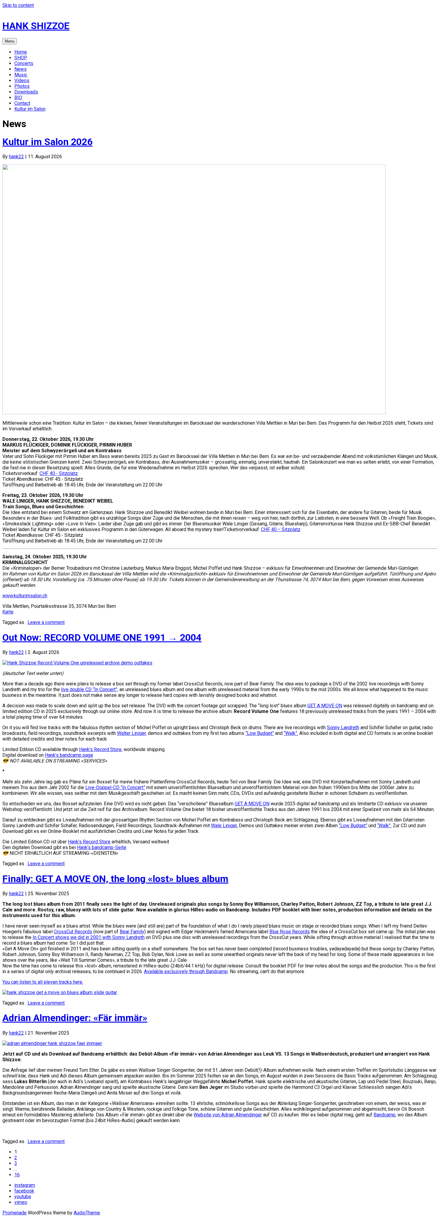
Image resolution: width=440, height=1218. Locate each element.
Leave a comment (46, 622)
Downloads (26, 92)
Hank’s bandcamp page (69, 755)
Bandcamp (384, 1115)
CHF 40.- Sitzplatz (59, 473)
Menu (9, 41)
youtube (22, 1196)
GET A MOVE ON (324, 706)
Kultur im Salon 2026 (47, 141)
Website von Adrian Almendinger (228, 1115)
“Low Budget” (259, 733)
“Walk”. (291, 733)
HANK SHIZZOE (35, 25)
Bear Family (132, 931)
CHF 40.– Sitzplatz (281, 529)
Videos (21, 80)
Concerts (23, 63)
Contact (22, 103)
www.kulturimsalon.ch (24, 596)
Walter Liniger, (132, 733)
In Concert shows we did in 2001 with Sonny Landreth (89, 937)
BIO (18, 97)
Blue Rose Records (289, 931)
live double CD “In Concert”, (89, 689)
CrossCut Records (73, 931)
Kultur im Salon (29, 109)
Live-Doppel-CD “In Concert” (115, 787)
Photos (22, 86)
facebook (24, 1191)
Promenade (14, 1213)
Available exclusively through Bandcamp (186, 971)
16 (17, 1175)
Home (20, 52)
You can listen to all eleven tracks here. (42, 982)
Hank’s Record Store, (100, 749)
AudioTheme (87, 1213)
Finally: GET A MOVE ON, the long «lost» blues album (115, 878)
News (20, 69)
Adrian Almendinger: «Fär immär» (74, 1017)
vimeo (20, 1202)
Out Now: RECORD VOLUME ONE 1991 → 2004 (101, 637)
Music (20, 75)
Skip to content (18, 5)
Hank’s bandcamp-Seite (101, 847)
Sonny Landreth (343, 727)
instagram (24, 1185)
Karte (7, 612)
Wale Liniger (224, 825)
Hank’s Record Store (89, 842)
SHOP (20, 58)
